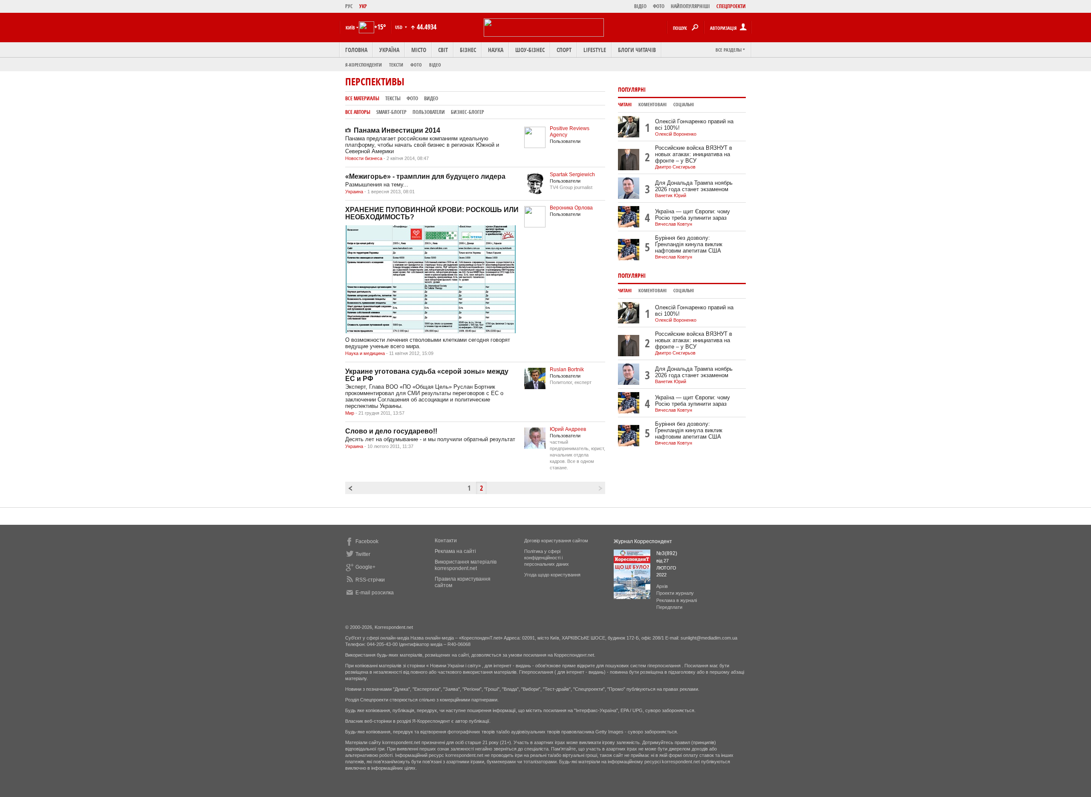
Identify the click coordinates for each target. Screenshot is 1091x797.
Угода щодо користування (552, 574)
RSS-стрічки (370, 580)
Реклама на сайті (455, 551)
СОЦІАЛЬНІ (683, 104)
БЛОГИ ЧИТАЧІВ (637, 50)
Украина (354, 191)
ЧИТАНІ (625, 104)
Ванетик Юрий (670, 195)
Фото (416, 64)
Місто (418, 50)
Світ (443, 50)
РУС (349, 6)
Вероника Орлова (571, 208)
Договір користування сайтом (556, 540)
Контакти (446, 541)
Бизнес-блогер (467, 112)
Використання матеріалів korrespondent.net (465, 565)
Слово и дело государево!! (391, 431)
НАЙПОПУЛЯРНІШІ (690, 6)
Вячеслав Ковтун (673, 224)
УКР (363, 6)
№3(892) (666, 553)
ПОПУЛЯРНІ (632, 89)
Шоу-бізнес (530, 50)
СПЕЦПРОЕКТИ (731, 6)
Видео (431, 98)
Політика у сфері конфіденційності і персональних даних (546, 558)
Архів (662, 586)
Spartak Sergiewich (572, 174)
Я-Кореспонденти (363, 64)
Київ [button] (350, 27)
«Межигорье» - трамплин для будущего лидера (425, 176)
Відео (435, 64)
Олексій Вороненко (675, 134)
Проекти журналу (675, 593)
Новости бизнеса (363, 158)
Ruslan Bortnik (567, 369)
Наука (495, 50)
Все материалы (362, 98)
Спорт (564, 50)
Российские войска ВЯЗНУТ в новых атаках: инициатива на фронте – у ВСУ (693, 154)
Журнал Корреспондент (643, 541)
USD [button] (399, 27)
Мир (349, 413)
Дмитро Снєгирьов (675, 166)
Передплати (669, 607)
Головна (356, 50)
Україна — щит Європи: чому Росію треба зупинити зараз (692, 214)
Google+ (365, 567)
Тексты (393, 98)
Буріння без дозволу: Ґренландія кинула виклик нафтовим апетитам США (688, 244)
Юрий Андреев (568, 429)
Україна (389, 50)
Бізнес (468, 50)
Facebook (366, 541)
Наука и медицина (365, 353)
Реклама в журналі (676, 600)
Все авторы (357, 112)
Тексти (396, 64)
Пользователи (429, 112)
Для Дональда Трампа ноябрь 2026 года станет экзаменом (694, 186)
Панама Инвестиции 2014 (397, 130)
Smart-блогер (391, 112)
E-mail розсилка (374, 593)
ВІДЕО (640, 6)
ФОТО (658, 6)
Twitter (362, 554)
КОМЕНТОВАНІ (652, 104)
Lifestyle (594, 50)
